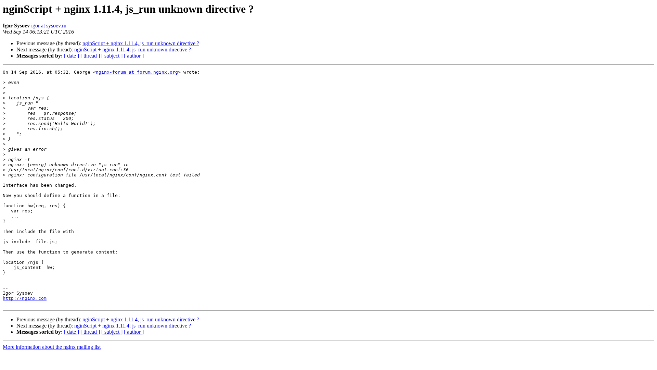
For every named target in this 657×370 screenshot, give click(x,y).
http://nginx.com (25, 298)
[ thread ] (90, 56)
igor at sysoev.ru (48, 25)
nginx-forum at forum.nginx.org (137, 72)
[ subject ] (112, 56)
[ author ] (134, 56)
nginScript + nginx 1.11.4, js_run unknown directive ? (140, 43)
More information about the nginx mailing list (52, 347)
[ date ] (71, 56)
